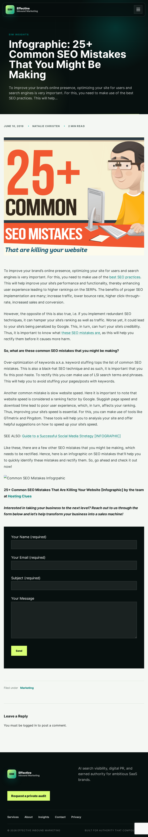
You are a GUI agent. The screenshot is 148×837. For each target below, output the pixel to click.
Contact (60, 817)
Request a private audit (28, 796)
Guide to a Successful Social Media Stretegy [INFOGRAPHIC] (71, 436)
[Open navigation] (138, 9)
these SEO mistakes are (80, 333)
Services (13, 817)
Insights (43, 817)
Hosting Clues (20, 496)
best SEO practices (124, 277)
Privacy (76, 817)
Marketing (27, 687)
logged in (30, 725)
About (28, 817)
